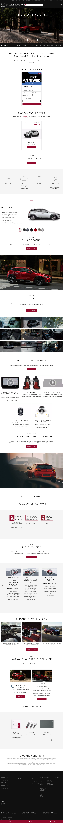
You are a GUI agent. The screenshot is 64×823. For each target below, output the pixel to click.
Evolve (26, 203)
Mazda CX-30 (4, 777)
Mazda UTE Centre (42, 792)
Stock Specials (42, 780)
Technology (31, 45)
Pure (20, 203)
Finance (60, 45)
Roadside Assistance (50, 784)
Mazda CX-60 (35, 780)
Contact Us (31, 104)
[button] (10, 322)
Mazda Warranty (49, 781)
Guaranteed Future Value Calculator (43, 789)
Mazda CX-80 (4, 787)
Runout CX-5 (4, 782)
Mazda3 (19, 778)
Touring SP (35, 203)
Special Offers (43, 777)
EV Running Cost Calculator (43, 799)
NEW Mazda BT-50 (12, 776)
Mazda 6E (19, 780)
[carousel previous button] (2, 586)
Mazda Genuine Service (49, 786)
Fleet (41, 781)
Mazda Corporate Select (42, 795)
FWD (31, 200)
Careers (57, 779)
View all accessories (31, 649)
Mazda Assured (42, 786)
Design (24, 45)
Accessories (54, 45)
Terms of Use (4, 806)
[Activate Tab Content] (20, 230)
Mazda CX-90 (4, 788)
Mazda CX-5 (4, 779)
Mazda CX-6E (4, 780)
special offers (25, 116)
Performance (38, 45)
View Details (31, 100)
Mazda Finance (42, 784)
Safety (48, 45)
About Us (57, 777)
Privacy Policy (3, 804)
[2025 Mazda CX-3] (32, 78)
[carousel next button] (60, 586)
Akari (42, 203)
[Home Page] (3, 5)
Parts (48, 777)
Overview (19, 45)
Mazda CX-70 (4, 785)
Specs (44, 45)
